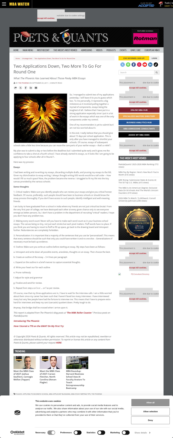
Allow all (150, 402)
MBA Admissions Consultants (139, 128)
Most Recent (43, 50)
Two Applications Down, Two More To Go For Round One (54, 58)
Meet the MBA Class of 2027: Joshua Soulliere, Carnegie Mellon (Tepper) (24, 375)
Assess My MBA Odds (139, 135)
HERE (58, 342)
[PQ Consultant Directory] (139, 279)
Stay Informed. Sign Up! (133, 58)
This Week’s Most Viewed (65, 50)
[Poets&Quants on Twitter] (122, 64)
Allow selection (150, 411)
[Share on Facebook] (26, 88)
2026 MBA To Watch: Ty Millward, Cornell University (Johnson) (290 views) (137, 199)
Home (16, 50)
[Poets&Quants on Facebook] (134, 64)
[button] (15, 88)
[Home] (61, 36)
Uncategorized (27, 58)
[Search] (156, 72)
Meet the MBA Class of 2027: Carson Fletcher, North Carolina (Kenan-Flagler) (50, 377)
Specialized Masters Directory (139, 116)
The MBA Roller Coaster (79, 312)
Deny (150, 420)
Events (123, 50)
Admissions (86, 50)
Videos (99, 50)
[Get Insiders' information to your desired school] (139, 223)
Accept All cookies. (46, 18)
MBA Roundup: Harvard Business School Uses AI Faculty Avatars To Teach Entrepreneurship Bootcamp (75, 380)
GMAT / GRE (136, 50)
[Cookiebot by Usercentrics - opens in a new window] (17, 433)
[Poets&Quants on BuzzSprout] (128, 64)
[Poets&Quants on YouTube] (145, 64)
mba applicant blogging (59, 394)
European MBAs (152, 50)
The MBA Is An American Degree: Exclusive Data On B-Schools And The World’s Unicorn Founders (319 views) (138, 190)
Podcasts (111, 50)
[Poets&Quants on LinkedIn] (150, 64)
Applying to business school (35, 394)
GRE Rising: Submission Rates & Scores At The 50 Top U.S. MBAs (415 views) (137, 181)
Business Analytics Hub (139, 122)
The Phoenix (23, 83)
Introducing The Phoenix (26, 321)
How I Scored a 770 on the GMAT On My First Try (39, 326)
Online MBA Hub (139, 110)
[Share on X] (20, 88)
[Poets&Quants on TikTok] (156, 64)
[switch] (77, 432)
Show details (141, 433)
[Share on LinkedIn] (31, 88)
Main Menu (28, 50)
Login (154, 58)
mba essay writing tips (81, 394)
